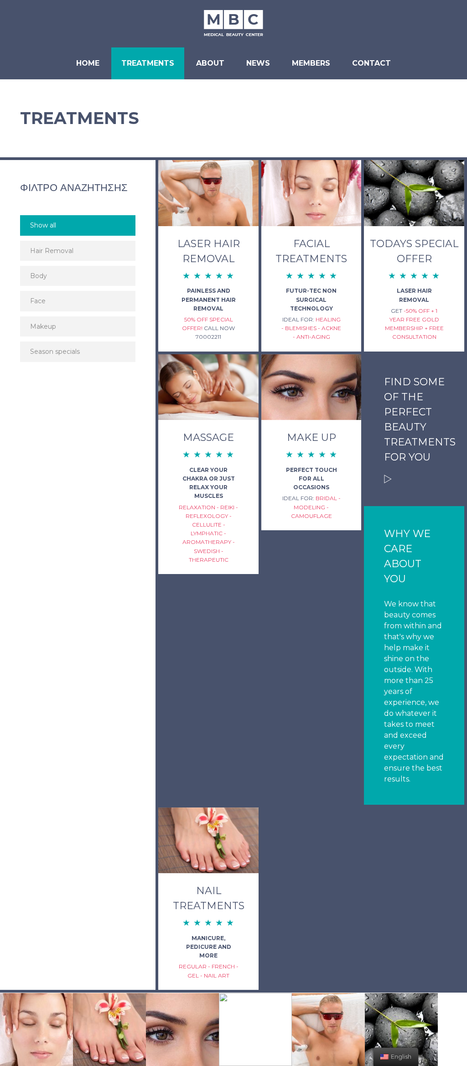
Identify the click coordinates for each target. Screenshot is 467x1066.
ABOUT (210, 63)
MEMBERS (311, 63)
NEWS (258, 63)
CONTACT (371, 63)
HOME (87, 63)
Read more (388, 479)
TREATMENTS (147, 63)
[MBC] (233, 23)
